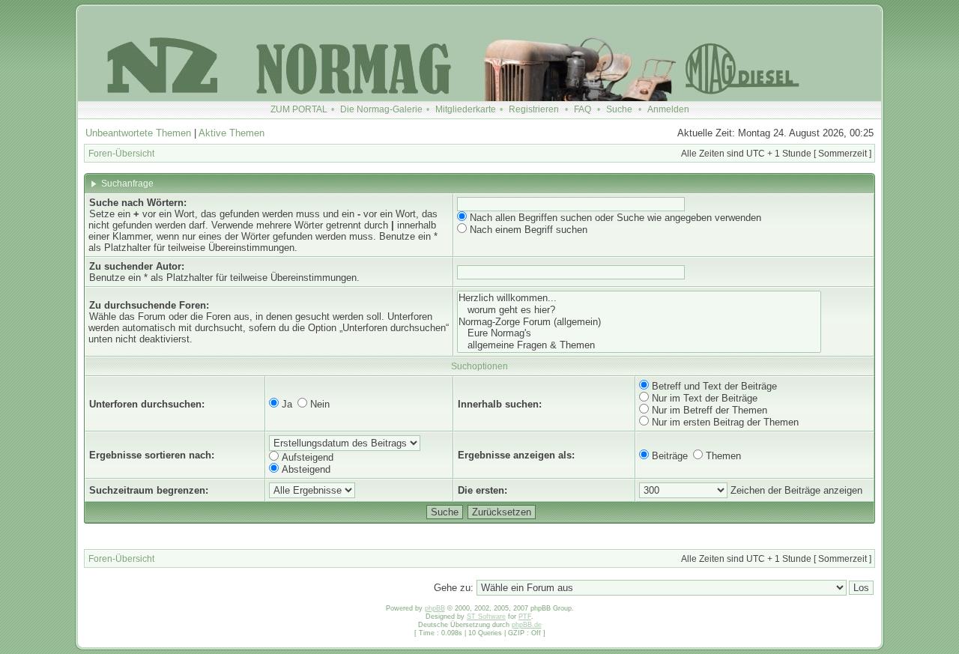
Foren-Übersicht (121, 153)
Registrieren (534, 109)
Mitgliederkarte (465, 109)
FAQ (582, 109)
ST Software (486, 616)
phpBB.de (527, 625)
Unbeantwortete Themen (138, 133)
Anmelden (668, 109)
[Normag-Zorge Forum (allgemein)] (639, 322)
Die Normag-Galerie (381, 109)
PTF (524, 616)
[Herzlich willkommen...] (639, 298)
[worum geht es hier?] (639, 310)
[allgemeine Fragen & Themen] (639, 345)
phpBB (435, 608)
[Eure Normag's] (639, 333)
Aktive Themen (231, 133)
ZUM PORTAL (298, 109)
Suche (619, 109)
